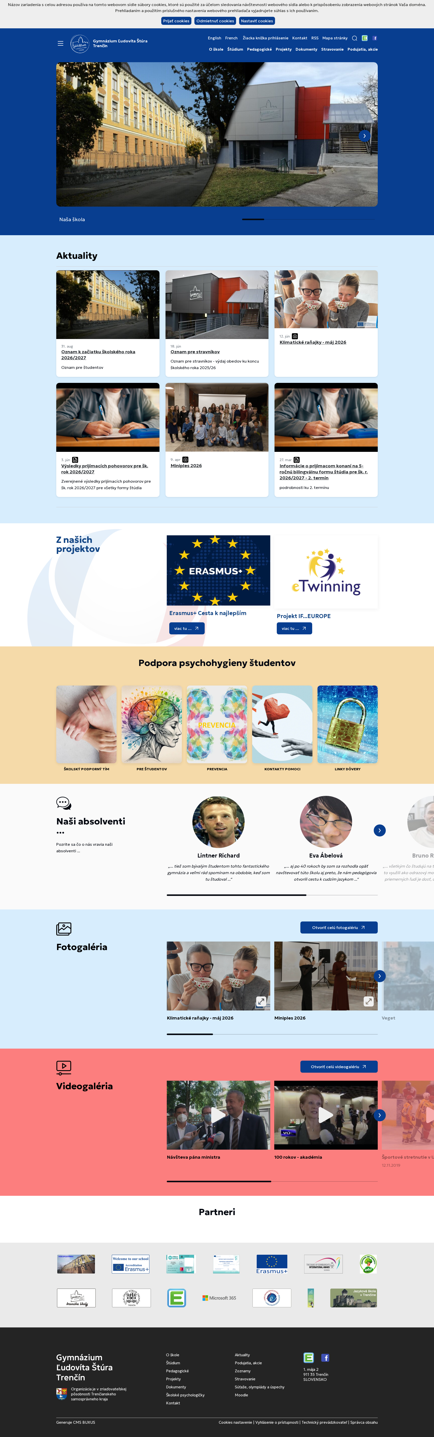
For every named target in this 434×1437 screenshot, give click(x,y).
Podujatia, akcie (363, 49)
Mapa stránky (335, 38)
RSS (314, 38)
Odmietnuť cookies (215, 20)
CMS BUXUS (84, 1422)
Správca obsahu (364, 1422)
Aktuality (242, 1355)
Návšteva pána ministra (193, 1157)
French (231, 38)
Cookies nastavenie (235, 1422)
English (214, 38)
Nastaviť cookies (257, 20)
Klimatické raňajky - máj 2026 (200, 1018)
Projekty (284, 49)
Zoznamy (243, 1371)
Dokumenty (306, 49)
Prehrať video (218, 1115)
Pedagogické (259, 49)
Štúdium (235, 49)
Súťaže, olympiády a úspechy (260, 1387)
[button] (355, 38)
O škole (216, 49)
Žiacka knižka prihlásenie (265, 38)
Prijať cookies (176, 20)
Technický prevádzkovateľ (324, 1422)
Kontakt (299, 38)
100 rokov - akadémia (298, 1157)
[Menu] (60, 43)
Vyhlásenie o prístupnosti (276, 1422)
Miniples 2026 (290, 1018)
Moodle (241, 1395)
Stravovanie (332, 49)
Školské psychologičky (185, 1395)
